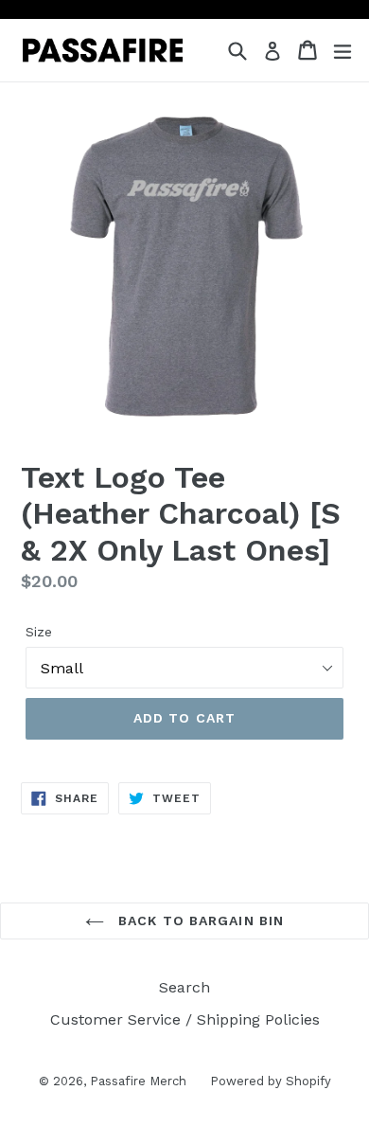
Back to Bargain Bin (199, 920)
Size (39, 631)
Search (184, 987)
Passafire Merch (138, 1081)
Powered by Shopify (270, 1081)
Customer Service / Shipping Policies (185, 1019)
